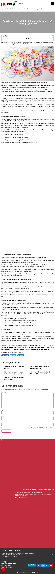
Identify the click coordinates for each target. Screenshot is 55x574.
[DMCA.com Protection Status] (32, 566)
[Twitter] (43, 565)
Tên (2, 410)
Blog (2, 9)
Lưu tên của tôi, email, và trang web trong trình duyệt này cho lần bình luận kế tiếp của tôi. (27, 427)
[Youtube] (51, 565)
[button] (52, 36)
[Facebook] (39, 565)
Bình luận (4, 392)
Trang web (4, 422)
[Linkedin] (47, 565)
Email (2, 416)
